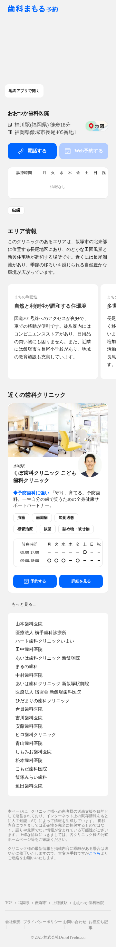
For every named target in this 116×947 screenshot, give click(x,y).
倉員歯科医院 (29, 709)
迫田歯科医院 (29, 786)
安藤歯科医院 (29, 726)
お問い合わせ (74, 922)
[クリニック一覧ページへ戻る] (33, 9)
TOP (9, 903)
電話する (37, 150)
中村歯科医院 (29, 675)
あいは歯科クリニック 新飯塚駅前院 (52, 683)
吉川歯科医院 (29, 717)
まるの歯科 (26, 666)
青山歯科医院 (29, 743)
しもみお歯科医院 (33, 751)
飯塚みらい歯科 (31, 777)
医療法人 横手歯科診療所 (40, 632)
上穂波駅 (60, 903)
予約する (38, 581)
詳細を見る (81, 581)
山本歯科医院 (29, 624)
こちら (95, 853)
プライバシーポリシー (42, 922)
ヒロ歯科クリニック (35, 734)
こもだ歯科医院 (31, 769)
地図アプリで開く (24, 90)
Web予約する (88, 150)
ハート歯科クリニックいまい (44, 641)
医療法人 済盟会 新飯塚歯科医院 (48, 692)
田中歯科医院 (29, 649)
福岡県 (24, 903)
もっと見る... (23, 604)
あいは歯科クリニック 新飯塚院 (47, 658)
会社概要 (13, 922)
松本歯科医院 (29, 760)
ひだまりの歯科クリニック (42, 700)
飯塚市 (41, 903)
